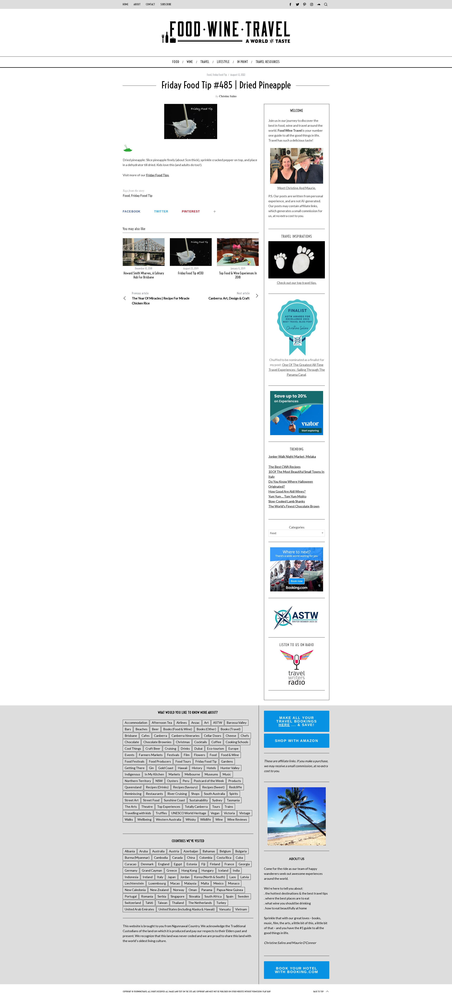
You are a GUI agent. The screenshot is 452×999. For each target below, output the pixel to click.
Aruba (143, 851)
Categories (296, 527)
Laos (232, 877)
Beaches (141, 729)
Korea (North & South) (209, 877)
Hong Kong (189, 870)
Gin (151, 768)
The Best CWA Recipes (284, 467)
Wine (219, 819)
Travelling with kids (138, 813)
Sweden (243, 896)
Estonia (191, 864)
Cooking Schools (237, 742)
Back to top (318, 991)
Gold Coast (165, 768)
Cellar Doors (212, 736)
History (197, 768)
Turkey (221, 903)
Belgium (225, 851)
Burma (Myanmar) (137, 857)
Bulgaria (241, 851)
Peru (186, 781)
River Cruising (177, 794)
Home (125, 4)
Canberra (160, 736)
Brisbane (131, 736)
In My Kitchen (154, 774)
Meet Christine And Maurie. (296, 188)
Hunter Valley (229, 768)
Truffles (161, 813)
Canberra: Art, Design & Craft (229, 295)
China (191, 857)
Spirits (233, 794)
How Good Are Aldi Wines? (286, 491)
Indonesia (131, 877)
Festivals (173, 755)
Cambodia (161, 857)
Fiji (203, 864)
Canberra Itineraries (185, 736)
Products (234, 781)
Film (186, 755)
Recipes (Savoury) (185, 787)
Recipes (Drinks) (157, 787)
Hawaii (182, 768)
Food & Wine (230, 755)
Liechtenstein (134, 883)
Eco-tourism (215, 748)
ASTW (217, 722)
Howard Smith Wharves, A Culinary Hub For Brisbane (144, 275)
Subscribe (165, 4)
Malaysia (190, 883)
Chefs (245, 736)
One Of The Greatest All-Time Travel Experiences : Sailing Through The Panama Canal (297, 370)
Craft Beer (152, 748)
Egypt (178, 864)
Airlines (181, 722)
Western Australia (168, 819)
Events (129, 755)
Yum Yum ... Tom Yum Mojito (287, 496)
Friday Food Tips (157, 175)
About (137, 4)
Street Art (132, 800)
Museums (211, 774)
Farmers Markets (151, 755)
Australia (158, 851)
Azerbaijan (190, 851)
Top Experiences (168, 806)
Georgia (244, 864)
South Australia (214, 794)
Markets (174, 774)
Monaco (233, 883)
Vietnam (241, 909)
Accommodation (136, 722)
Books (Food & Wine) (177, 729)
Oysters (172, 781)
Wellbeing (144, 819)
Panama (206, 890)
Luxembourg (157, 883)
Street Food (151, 800)
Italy (160, 877)
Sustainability (198, 800)
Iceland (223, 870)
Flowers (199, 755)
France (229, 864)
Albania (130, 851)
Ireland (148, 877)
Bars (128, 729)
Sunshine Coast (174, 800)
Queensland (133, 787)
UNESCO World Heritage (188, 813)
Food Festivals (134, 761)
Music (226, 774)
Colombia (205, 857)
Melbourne (192, 774)
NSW (159, 781)
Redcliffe (235, 787)
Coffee (216, 742)
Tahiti (149, 903)
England (163, 864)
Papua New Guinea (230, 890)
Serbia (161, 896)
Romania (147, 896)
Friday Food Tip (220, 74)
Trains (228, 806)
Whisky (191, 819)
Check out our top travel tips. (297, 283)
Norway (178, 890)
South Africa (213, 896)
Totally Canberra (196, 806)
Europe (233, 748)
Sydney (217, 800)
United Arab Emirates (139, 909)
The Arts (131, 806)
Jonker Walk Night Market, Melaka (292, 456)
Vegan (215, 813)
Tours (216, 806)
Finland (215, 864)
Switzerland (133, 903)
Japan (172, 877)
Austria (174, 851)
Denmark (147, 864)
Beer (155, 729)
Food (209, 74)
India (236, 870)
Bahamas (209, 851)
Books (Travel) (230, 729)
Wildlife (205, 819)
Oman (193, 890)
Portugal (131, 896)
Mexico (218, 883)
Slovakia (194, 896)
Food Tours (183, 761)
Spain (229, 896)
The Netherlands (200, 903)
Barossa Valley (236, 722)
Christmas (183, 742)
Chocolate (132, 742)
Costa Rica (224, 857)
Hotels (211, 768)
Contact (150, 4)
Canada (177, 857)
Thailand (178, 903)
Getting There (135, 768)
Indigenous (132, 774)
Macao (175, 883)
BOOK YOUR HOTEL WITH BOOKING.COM (296, 970)
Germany (131, 870)
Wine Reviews (237, 819)
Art (206, 722)
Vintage (244, 813)
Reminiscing (133, 794)
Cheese (231, 736)
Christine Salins (228, 96)
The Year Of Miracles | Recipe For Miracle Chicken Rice (160, 298)
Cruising (170, 748)
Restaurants (154, 794)
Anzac (195, 722)
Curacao (130, 864)
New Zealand (159, 890)
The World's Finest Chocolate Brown (293, 506)
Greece (171, 870)
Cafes (145, 736)
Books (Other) (206, 729)
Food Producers (160, 761)
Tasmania (233, 800)
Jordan (185, 877)
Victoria (229, 813)
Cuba (239, 857)
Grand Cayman (152, 870)
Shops (195, 794)
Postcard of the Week (209, 781)
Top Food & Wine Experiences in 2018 (238, 275)
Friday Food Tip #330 (191, 273)
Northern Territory (138, 781)
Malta (205, 883)
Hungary (207, 870)
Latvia (244, 877)
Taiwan (162, 903)
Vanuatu (225, 909)
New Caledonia (135, 890)
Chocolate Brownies (157, 742)
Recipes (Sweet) (213, 787)
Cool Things (133, 748)
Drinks (185, 748)
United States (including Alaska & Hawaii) (187, 909)
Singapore (178, 896)
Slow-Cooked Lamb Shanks (286, 501)
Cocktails (200, 742)
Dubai (198, 748)
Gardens (227, 761)
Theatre (147, 806)
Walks (129, 819)
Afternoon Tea (162, 722)
